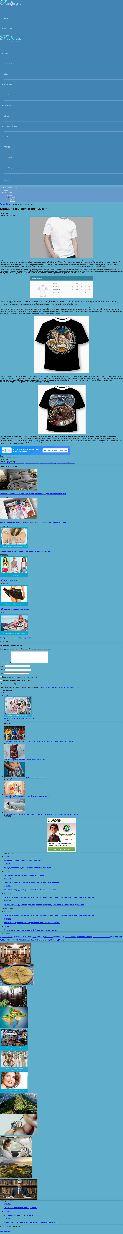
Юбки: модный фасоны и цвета (14, 609)
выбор (11, 937)
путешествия (19, 939)
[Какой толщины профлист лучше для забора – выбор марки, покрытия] (13, 1006)
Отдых (6, 116)
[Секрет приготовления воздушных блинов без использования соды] (17, 985)
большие (3, 458)
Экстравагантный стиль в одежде (15, 638)
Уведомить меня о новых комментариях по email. (19, 677)
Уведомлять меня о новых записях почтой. (17, 680)
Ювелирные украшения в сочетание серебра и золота (25, 551)
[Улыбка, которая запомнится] (14, 1092)
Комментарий (5, 663)
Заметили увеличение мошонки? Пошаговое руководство (24, 778)
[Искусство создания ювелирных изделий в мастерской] (18, 1135)
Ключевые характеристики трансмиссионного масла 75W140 (25, 760)
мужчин (9, 458)
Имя (2, 666)
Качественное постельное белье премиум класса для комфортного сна (33, 494)
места (40, 936)
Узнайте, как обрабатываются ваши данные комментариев (59, 687)
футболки (15, 458)
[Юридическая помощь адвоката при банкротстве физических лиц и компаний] (18, 1199)
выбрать (17, 937)
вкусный (6, 937)
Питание (7, 105)
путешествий (6, 940)
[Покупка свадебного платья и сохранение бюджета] (14, 1070)
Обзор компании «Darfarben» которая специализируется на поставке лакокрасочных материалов (38, 741)
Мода (6, 74)
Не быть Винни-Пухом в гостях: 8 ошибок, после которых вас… (26, 796)
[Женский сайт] (11, 6)
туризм (51, 939)
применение (106, 937)
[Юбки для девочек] (14, 576)
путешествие (116, 937)
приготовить (87, 937)
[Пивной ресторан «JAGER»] (14, 1049)
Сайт (2, 673)
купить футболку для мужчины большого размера (60, 266)
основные (50, 937)
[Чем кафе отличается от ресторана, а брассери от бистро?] (15, 963)
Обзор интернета (14, 168)
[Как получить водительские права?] (16, 1156)
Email (2, 670)
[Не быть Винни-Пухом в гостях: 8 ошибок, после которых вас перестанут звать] (14, 794)
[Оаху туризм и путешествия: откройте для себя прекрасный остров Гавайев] (18, 1113)
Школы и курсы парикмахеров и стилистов (19, 718)
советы (45, 940)
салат (40, 940)
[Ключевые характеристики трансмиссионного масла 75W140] (14, 758)
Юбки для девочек (8, 580)
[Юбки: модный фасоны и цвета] (14, 605)
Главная (3, 204)
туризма (61, 939)
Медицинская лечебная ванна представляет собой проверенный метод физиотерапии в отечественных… (42, 814)
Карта (10, 63)
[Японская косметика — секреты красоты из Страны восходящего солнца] (18, 519)
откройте (68, 937)
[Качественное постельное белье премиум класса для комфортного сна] (18, 490)
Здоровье (8, 84)
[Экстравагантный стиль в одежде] (14, 634)
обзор (46, 937)
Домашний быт (10, 126)
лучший (34, 937)
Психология (12, 95)
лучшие (26, 936)
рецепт (34, 939)
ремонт (28, 940)
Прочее (7, 147)
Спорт (6, 136)
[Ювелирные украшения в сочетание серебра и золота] (14, 547)
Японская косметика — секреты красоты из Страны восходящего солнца (33, 522)
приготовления (98, 937)
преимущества (77, 937)
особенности (58, 937)
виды (1, 937)
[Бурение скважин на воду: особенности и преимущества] (14, 1028)
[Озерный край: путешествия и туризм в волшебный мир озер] (16, 1178)
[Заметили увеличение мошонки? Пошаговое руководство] (14, 776)
